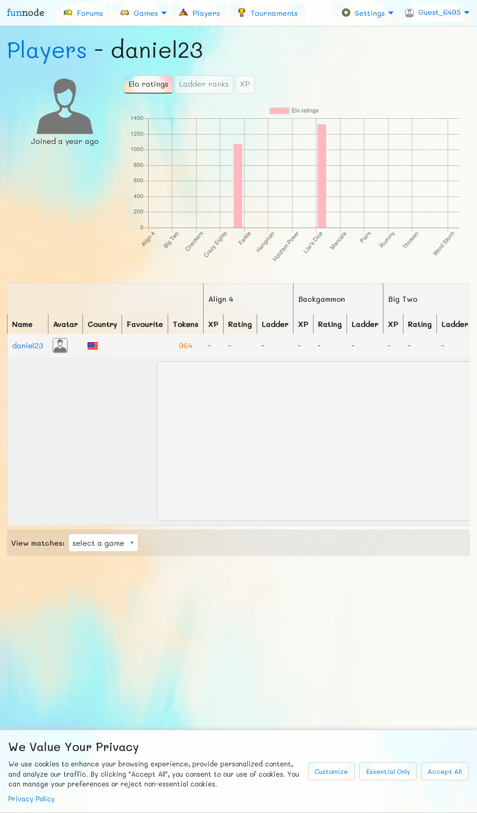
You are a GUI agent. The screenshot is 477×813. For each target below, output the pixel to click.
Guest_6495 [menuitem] (437, 12)
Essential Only (388, 771)
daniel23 (27, 345)
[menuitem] (82, 12)
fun (26, 12)
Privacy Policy (31, 798)
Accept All (445, 771)
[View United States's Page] (92, 345)
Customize (331, 771)
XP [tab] (245, 83)
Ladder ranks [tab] (204, 83)
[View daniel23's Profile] (60, 344)
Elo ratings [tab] (148, 83)
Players (47, 49)
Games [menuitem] (143, 12)
